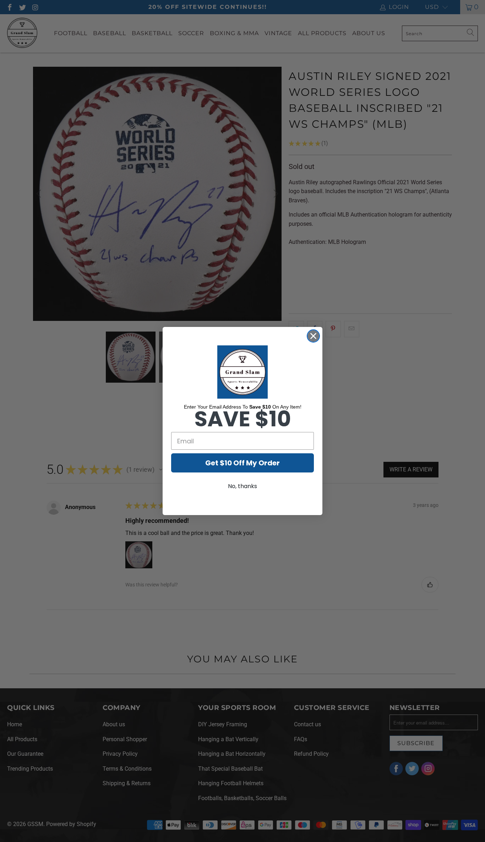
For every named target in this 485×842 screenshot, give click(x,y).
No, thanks (242, 486)
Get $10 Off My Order (242, 463)
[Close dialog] (313, 336)
